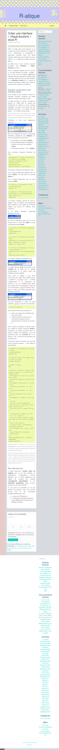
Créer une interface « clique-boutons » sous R (20, 36)
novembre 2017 (43, 152)
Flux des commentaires (43, 211)
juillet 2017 (42, 158)
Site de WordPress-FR (45, 734)
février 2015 (42, 181)
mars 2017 (41, 166)
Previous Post (13, 26)
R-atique (29, 15)
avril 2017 (41, 164)
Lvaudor (51, 26)
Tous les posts (43, 197)
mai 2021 (41, 125)
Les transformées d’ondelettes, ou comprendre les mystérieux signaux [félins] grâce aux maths (44, 50)
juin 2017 (41, 160)
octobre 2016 (42, 171)
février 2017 (42, 168)
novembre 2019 (43, 134)
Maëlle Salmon (43, 99)
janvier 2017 (42, 169)
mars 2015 (41, 179)
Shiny (9, 53)
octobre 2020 (42, 129)
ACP (39, 65)
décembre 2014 (43, 185)
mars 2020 (41, 132)
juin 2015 (41, 177)
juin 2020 (41, 130)
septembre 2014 (43, 189)
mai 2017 (41, 162)
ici (11, 61)
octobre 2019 (42, 136)
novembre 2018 (43, 142)
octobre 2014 (42, 187)
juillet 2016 (42, 173)
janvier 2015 (42, 183)
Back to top (29, 744)
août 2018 (41, 148)
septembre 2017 (43, 154)
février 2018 (42, 150)
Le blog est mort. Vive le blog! (43, 58)
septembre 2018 (43, 146)
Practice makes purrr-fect (45, 588)
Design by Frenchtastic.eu (31, 742)
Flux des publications (45, 208)
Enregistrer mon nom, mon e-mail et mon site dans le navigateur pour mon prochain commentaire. (21, 534)
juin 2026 (41, 117)
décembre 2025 (43, 119)
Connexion (41, 206)
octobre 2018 (42, 144)
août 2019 (41, 140)
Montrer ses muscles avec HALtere (45, 42)
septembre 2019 (43, 138)
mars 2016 (41, 175)
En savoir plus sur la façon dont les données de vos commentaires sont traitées (21, 548)
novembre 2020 (43, 127)
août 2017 (41, 156)
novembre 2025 (43, 121)
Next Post (23, 26)
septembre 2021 (43, 123)
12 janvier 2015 (16, 42)
